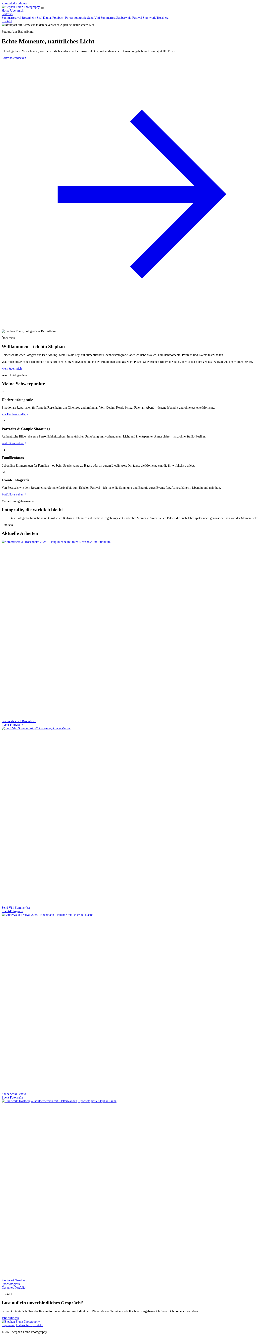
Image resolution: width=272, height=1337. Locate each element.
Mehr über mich (12, 368)
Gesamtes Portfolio (13, 1287)
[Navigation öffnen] (42, 8)
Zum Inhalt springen (14, 3)
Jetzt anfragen (10, 1318)
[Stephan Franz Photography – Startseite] (21, 7)
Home (5, 10)
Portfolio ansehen (13, 443)
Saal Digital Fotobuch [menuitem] (50, 17)
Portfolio (7, 14)
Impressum (8, 1325)
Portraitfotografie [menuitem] (75, 17)
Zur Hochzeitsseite (14, 414)
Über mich (16, 10)
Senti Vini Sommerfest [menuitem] (101, 17)
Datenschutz (24, 1325)
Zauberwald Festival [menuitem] (129, 17)
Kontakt (7, 21)
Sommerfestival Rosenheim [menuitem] (19, 17)
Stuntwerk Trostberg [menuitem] (155, 17)
